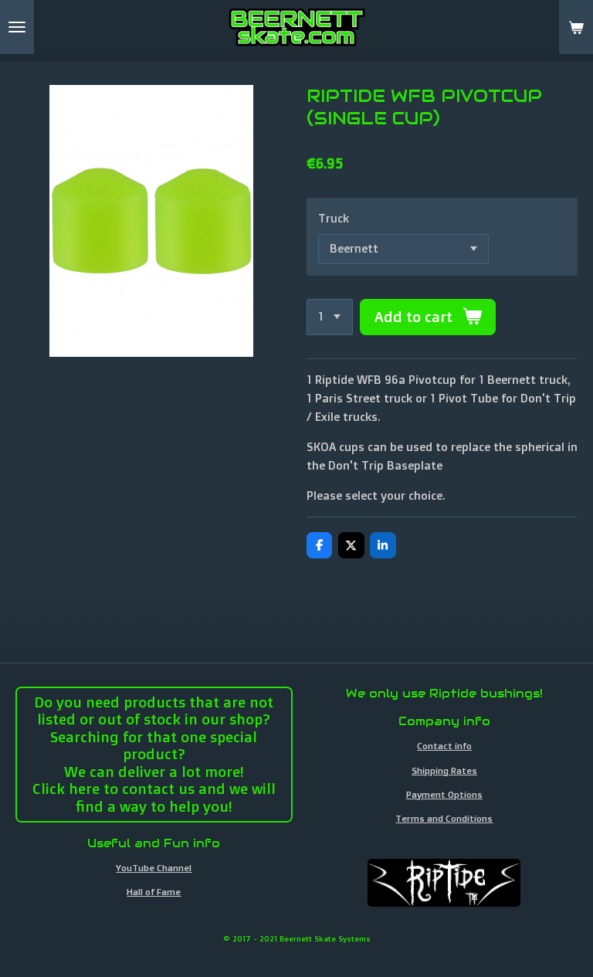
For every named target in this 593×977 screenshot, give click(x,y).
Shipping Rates (444, 770)
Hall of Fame (154, 891)
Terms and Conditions (444, 818)
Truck (333, 218)
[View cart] (576, 27)
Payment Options (444, 794)
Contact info (444, 745)
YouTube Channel (153, 868)
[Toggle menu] (17, 27)
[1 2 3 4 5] (330, 317)
